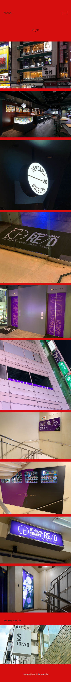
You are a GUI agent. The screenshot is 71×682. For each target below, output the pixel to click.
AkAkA (7, 12)
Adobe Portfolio (41, 674)
